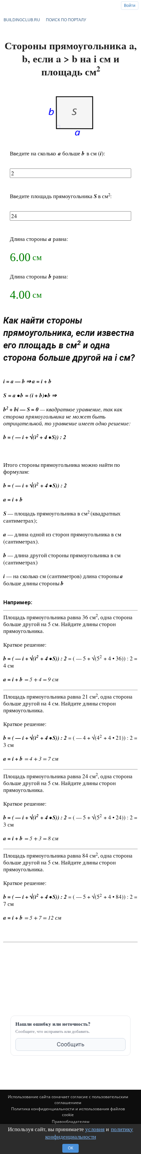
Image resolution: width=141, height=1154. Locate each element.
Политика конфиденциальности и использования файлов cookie (68, 1111)
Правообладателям (71, 1121)
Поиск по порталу (66, 20)
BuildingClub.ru (22, 20)
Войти (129, 5)
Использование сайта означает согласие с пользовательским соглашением (68, 1099)
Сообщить (70, 1044)
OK (70, 1148)
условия (95, 1129)
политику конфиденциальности (89, 1133)
